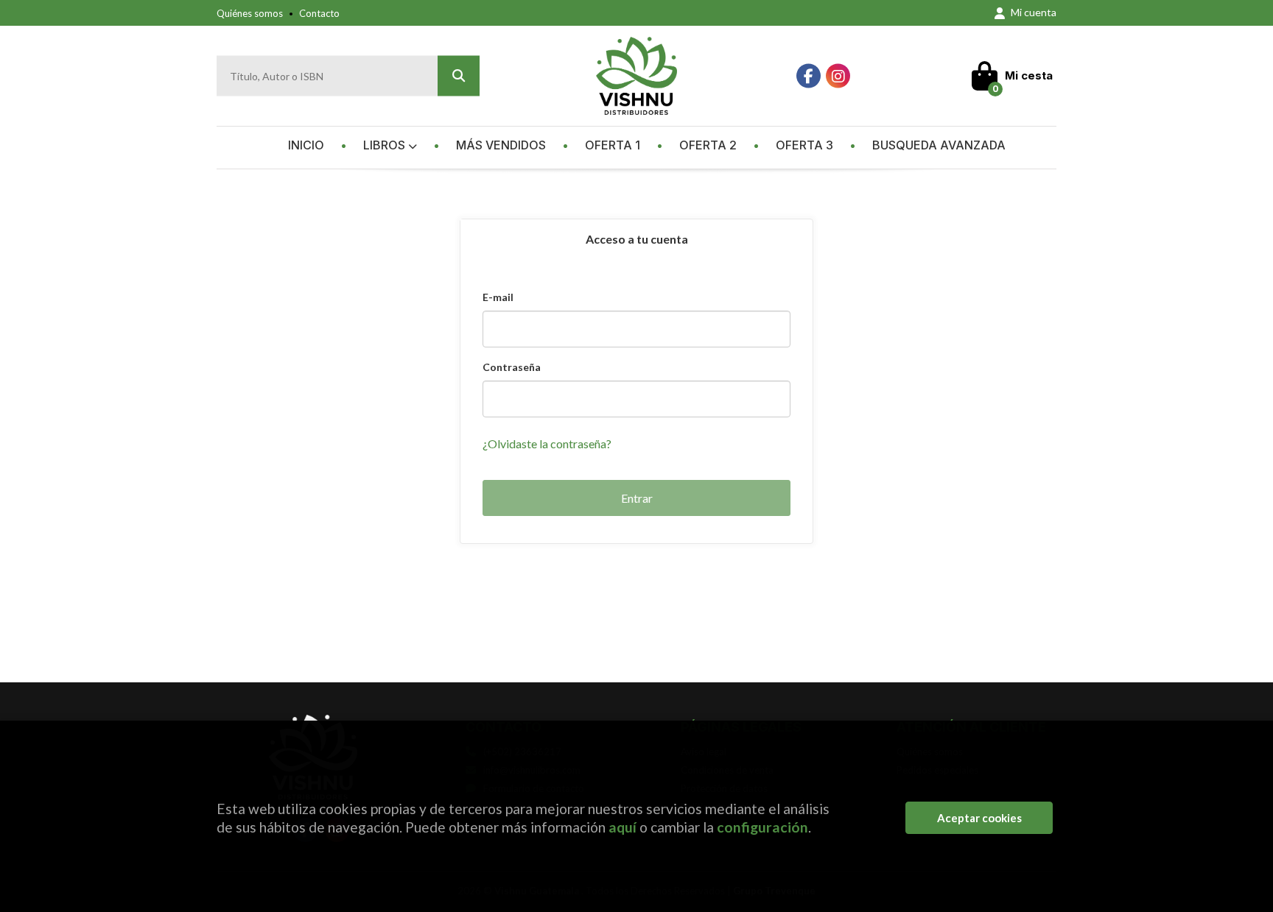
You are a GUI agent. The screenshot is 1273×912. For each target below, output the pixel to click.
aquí (622, 827)
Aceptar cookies (979, 817)
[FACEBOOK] (808, 76)
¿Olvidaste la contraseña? (547, 443)
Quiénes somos (250, 13)
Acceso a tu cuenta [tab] (637, 239)
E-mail (498, 297)
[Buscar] (459, 76)
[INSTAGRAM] (838, 76)
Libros (385, 145)
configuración (762, 827)
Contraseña (512, 367)
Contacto (319, 13)
